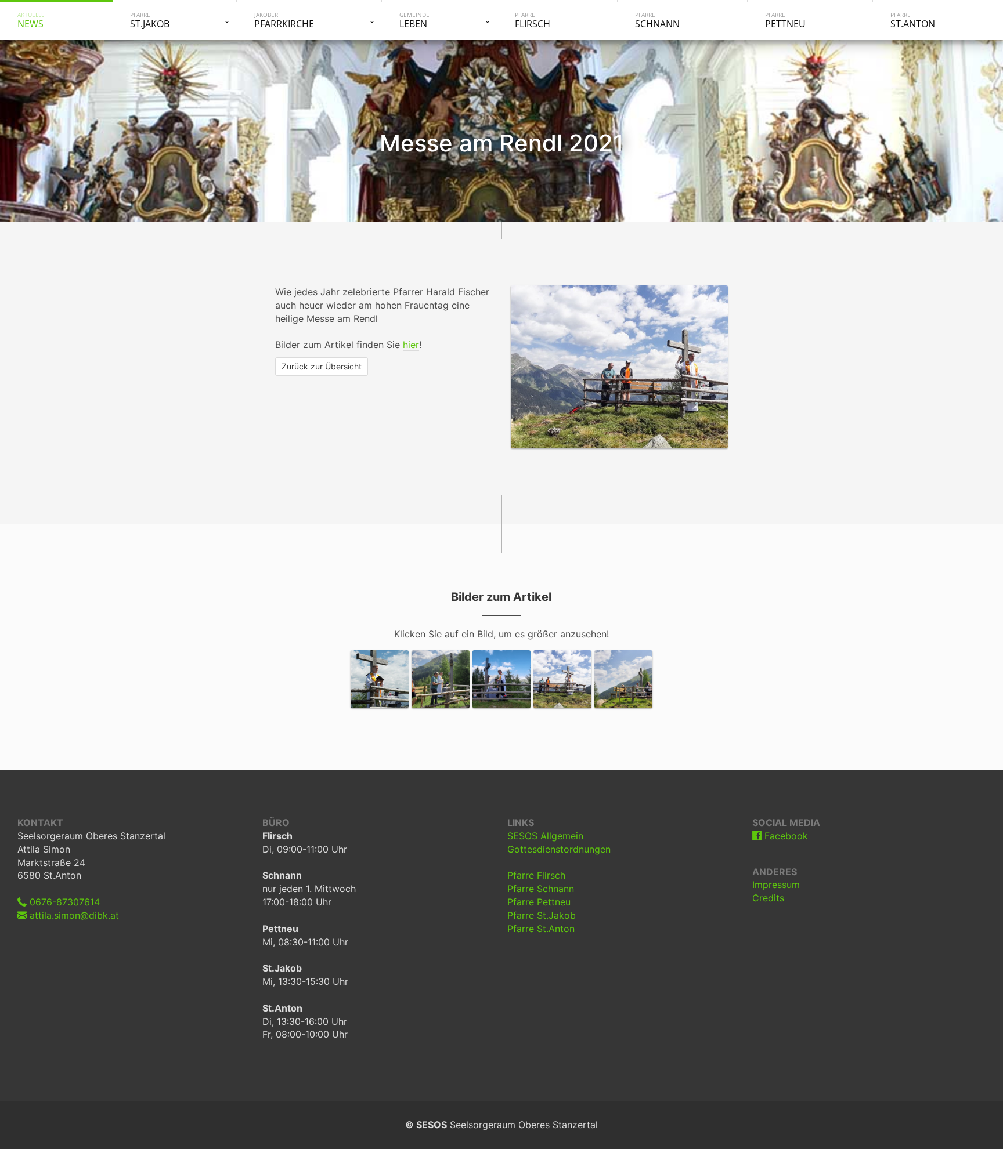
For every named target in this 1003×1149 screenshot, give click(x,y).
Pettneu (785, 20)
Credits (768, 898)
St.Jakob (149, 20)
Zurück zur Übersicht (322, 366)
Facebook (785, 836)
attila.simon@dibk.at (73, 915)
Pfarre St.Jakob (541, 915)
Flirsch (532, 20)
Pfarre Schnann (540, 888)
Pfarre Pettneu (539, 902)
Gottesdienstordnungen (559, 849)
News (31, 20)
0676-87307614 (63, 902)
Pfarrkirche (284, 20)
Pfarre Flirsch (536, 875)
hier (411, 344)
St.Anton (912, 20)
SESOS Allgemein (545, 836)
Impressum (776, 884)
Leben (414, 20)
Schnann (657, 20)
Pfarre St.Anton (541, 928)
